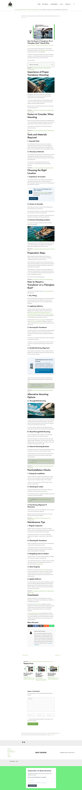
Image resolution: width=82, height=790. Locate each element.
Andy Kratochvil (33, 321)
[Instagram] (24, 742)
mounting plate (42, 319)
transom (31, 222)
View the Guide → (33, 198)
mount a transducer (47, 291)
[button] (48, 4)
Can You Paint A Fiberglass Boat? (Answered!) (52, 674)
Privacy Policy (12, 761)
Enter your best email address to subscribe (37, 777)
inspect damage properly (43, 192)
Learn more (24, 17)
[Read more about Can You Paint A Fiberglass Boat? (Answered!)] (53, 668)
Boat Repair (45, 4)
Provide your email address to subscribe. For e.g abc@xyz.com (37, 782)
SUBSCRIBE (32, 785)
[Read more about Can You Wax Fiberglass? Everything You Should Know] (41, 668)
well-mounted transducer (33, 613)
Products (67, 4)
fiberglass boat (44, 50)
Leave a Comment (31, 45)
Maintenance (54, 4)
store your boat (43, 569)
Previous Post (24, 655)
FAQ (8, 753)
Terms (17, 761)
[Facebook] (22, 742)
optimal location (37, 604)
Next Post (58, 655)
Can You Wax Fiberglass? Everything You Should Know (39, 674)
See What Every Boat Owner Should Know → (43, 370)
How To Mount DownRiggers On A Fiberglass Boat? (42, 167)
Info (61, 4)
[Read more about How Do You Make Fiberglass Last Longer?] (29, 668)
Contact (9, 756)
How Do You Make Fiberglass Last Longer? (28, 674)
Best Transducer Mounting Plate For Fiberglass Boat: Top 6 (40, 661)
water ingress (44, 491)
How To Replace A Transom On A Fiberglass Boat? (42, 279)
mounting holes (39, 564)
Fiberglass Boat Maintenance (33, 9)
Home (39, 4)
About (9, 755)
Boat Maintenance (22, 9)
